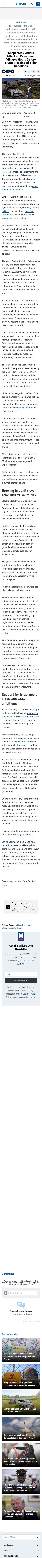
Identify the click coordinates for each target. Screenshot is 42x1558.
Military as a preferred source (23, 911)
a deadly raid (23, 407)
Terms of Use (20, 994)
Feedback (37, 1321)
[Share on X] (30, 71)
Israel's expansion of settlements (18, 171)
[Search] (32, 4)
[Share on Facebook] (26, 71)
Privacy (30, 1321)
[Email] (34, 71)
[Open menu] (3, 4)
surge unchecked (25, 834)
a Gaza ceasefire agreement (22, 741)
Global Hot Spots (21, 22)
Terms (24, 1321)
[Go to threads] (4, 71)
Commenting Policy (26, 1284)
